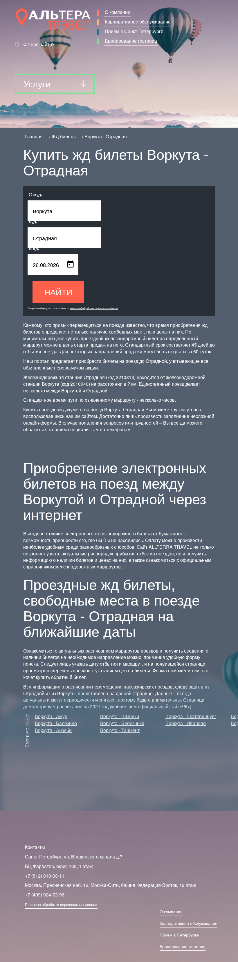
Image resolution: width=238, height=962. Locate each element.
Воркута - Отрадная (105, 136)
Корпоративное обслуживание (138, 21)
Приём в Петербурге (179, 935)
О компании (117, 12)
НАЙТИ (58, 292)
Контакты (35, 847)
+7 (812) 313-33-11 (44, 875)
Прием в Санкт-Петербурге (134, 31)
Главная (34, 136)
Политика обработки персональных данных (61, 904)
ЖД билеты (63, 136)
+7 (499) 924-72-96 (44, 894)
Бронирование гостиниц (131, 40)
